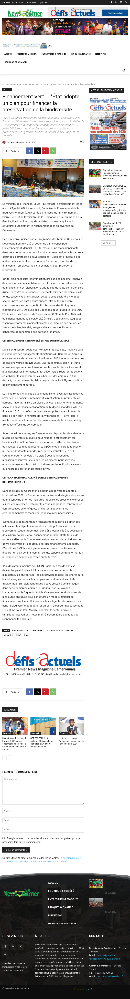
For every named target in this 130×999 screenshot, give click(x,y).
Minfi (18, 635)
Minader (70, 630)
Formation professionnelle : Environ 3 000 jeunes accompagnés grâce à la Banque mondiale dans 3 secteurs (15, 744)
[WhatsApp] (126, 2)
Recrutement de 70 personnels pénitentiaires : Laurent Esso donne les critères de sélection (114, 229)
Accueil (5, 84)
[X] (121, 2)
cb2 (90, 989)
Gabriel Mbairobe (20, 630)
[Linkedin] (116, 2)
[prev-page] (4, 758)
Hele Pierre (37, 630)
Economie (16, 84)
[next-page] (10, 758)
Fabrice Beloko (16, 142)
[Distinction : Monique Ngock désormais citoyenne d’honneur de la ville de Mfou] (95, 173)
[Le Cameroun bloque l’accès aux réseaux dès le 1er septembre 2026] (71, 726)
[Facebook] (112, 2)
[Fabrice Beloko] (4, 142)
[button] (124, 70)
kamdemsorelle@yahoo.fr (110, 976)
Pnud (26, 635)
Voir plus (107, 242)
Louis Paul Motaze (54, 630)
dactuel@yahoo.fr (106, 955)
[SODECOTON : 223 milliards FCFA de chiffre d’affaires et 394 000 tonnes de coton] (43, 726)
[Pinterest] (45, 150)
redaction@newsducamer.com (104, 958)
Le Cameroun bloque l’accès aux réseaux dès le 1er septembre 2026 (71, 741)
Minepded (8, 635)
